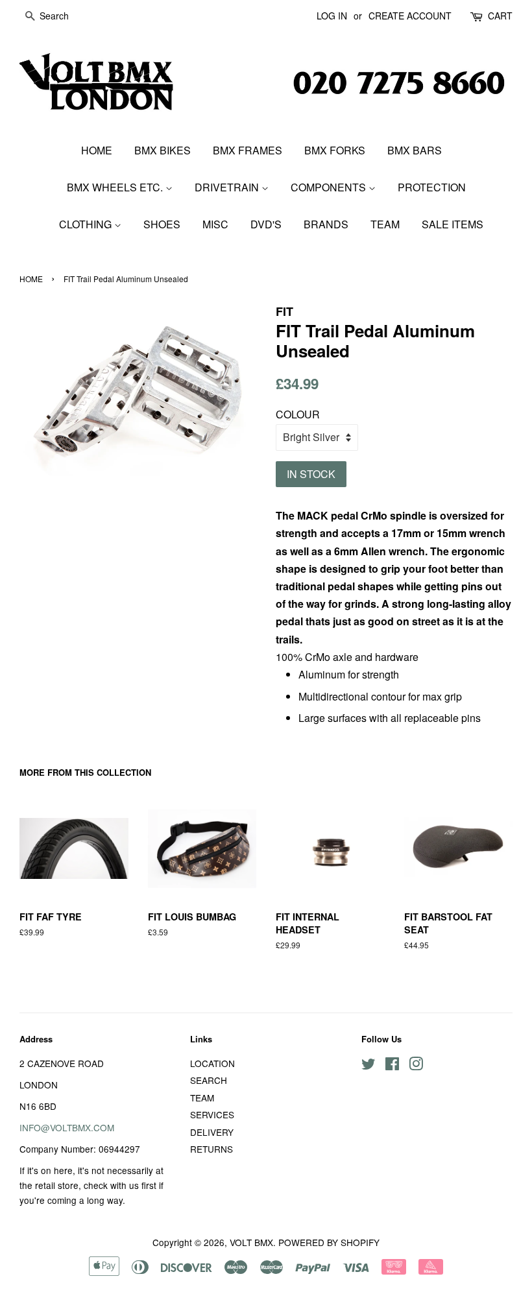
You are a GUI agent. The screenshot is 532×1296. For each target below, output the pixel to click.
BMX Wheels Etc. (116, 187)
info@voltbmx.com (66, 1127)
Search (208, 1080)
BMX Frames (247, 150)
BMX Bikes (162, 150)
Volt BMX (251, 1242)
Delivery (212, 1131)
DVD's (266, 224)
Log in (332, 15)
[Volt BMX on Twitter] (368, 1065)
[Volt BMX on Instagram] (416, 1065)
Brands (326, 224)
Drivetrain (228, 187)
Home (96, 150)
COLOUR (298, 414)
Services (212, 1114)
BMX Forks (334, 150)
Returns (211, 1148)
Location (212, 1063)
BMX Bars (414, 150)
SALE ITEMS (452, 224)
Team (385, 224)
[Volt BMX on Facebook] (392, 1065)
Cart (500, 15)
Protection (432, 187)
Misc (215, 224)
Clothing (86, 224)
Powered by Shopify (329, 1242)
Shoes (161, 224)
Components (330, 187)
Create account (410, 15)
